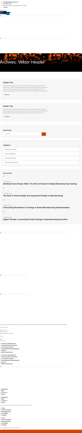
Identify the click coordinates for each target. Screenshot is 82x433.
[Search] (44, 134)
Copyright (3, 415)
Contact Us (4, 392)
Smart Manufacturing (10, 158)
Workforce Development (11, 162)
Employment (4, 389)
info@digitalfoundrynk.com (9, 339)
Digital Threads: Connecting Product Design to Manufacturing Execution (35, 219)
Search (3, 394)
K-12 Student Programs (7, 347)
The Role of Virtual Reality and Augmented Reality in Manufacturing (33, 196)
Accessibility (4, 413)
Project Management (10, 153)
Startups (3, 350)
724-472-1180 (7, 336)
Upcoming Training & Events (8, 343)
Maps (2, 390)
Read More (7, 94)
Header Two (8, 106)
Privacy (3, 408)
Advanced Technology (10, 149)
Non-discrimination (6, 410)
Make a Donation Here (7, 352)
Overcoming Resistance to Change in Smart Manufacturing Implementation (36, 207)
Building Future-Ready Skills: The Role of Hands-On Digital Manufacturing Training (40, 184)
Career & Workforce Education (9, 345)
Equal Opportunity (6, 411)
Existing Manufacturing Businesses (10, 348)
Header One (8, 83)
